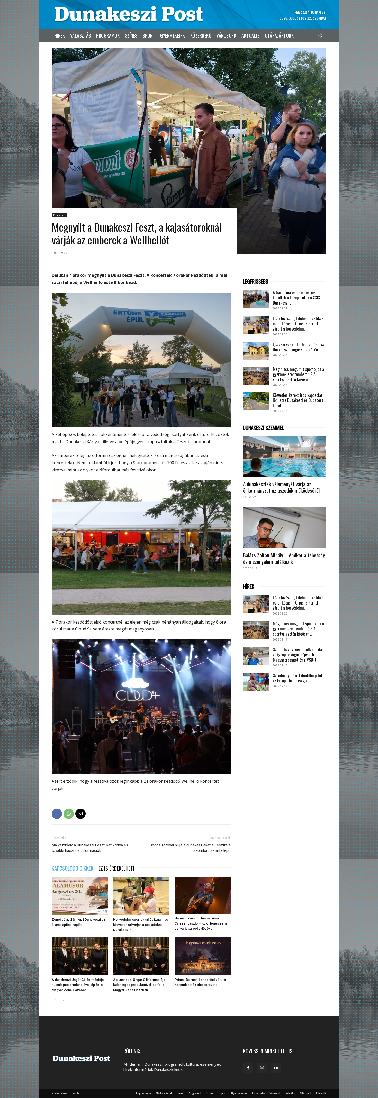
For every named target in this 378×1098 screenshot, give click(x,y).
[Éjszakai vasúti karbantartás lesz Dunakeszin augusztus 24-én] (256, 351)
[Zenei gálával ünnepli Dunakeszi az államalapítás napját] (80, 896)
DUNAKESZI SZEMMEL (263, 428)
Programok (59, 215)
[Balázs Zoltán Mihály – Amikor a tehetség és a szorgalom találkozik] (284, 527)
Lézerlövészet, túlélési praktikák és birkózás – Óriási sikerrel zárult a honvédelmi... (298, 323)
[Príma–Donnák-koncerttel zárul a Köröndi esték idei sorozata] (203, 956)
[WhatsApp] (69, 814)
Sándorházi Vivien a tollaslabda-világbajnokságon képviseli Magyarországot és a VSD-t (298, 654)
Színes (210, 1093)
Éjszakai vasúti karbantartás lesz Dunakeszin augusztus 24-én (299, 347)
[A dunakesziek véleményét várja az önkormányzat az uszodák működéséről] (284, 456)
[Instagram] (262, 1068)
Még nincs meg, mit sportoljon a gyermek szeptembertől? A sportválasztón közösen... (298, 374)
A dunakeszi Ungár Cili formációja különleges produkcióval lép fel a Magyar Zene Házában (78, 985)
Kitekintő (321, 1093)
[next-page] (63, 1000)
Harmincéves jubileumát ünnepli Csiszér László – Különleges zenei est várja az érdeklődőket (201, 923)
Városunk (275, 1093)
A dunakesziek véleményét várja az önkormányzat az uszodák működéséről (281, 487)
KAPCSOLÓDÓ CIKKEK (72, 868)
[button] (320, 35)
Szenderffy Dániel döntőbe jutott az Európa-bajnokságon (298, 678)
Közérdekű (258, 1093)
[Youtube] (276, 1068)
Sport (223, 1093)
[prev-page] (55, 1000)
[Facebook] (57, 814)
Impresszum (143, 1093)
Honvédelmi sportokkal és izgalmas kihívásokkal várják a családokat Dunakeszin (140, 925)
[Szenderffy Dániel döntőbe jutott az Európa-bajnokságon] (256, 682)
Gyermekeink (239, 1093)
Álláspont (305, 1093)
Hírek (180, 1093)
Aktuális (290, 1093)
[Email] (80, 814)
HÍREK (248, 586)
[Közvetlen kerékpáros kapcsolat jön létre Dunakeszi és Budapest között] (256, 401)
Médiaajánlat (164, 1093)
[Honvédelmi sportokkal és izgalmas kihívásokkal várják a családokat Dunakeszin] (141, 896)
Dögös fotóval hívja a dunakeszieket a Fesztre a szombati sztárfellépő (190, 848)
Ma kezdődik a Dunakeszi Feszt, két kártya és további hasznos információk (90, 848)
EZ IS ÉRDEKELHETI (116, 868)
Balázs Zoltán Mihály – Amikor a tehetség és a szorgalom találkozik (284, 558)
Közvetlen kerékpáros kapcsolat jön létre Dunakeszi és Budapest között (298, 400)
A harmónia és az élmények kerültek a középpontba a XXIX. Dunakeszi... (297, 297)
